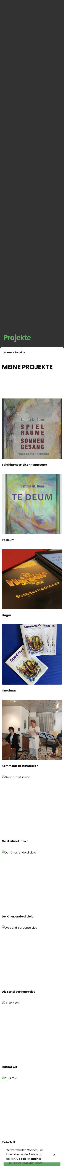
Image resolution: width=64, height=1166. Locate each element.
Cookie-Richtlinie (28, 1159)
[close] (54, 1154)
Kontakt (42, 70)
